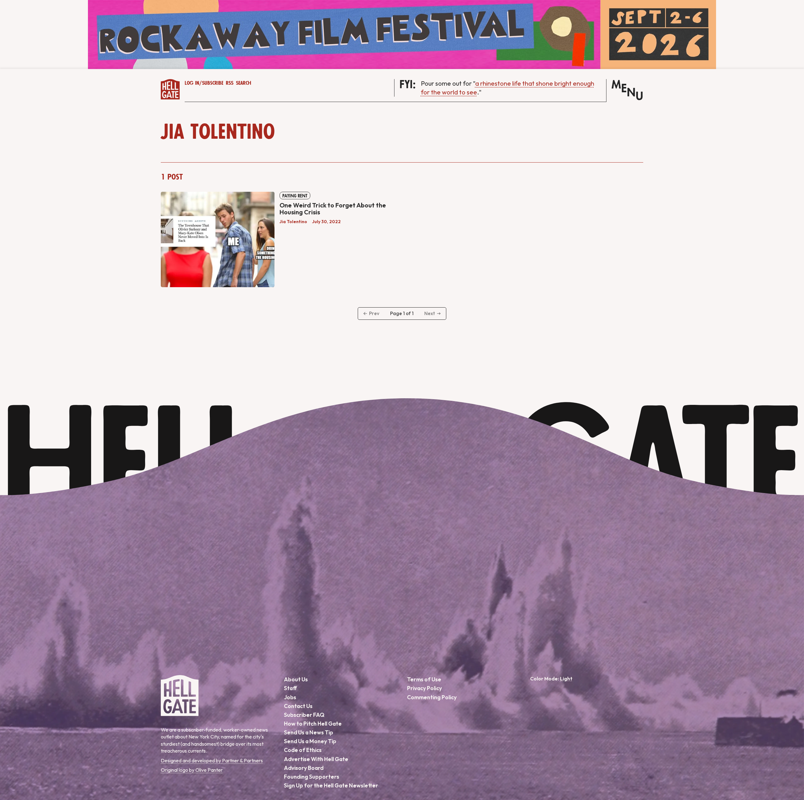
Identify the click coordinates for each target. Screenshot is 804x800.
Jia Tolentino (293, 221)
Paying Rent (294, 196)
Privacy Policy (424, 688)
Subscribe (212, 83)
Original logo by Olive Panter (192, 770)
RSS (229, 83)
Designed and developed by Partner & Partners (212, 760)
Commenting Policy (432, 697)
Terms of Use (424, 679)
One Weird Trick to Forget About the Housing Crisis (333, 208)
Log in (192, 83)
